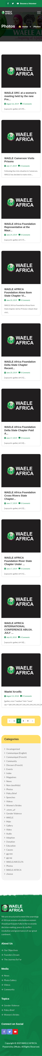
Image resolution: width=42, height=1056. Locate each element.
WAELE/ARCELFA (14, 861)
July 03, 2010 (11, 637)
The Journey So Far (13, 959)
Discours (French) (14, 765)
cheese (9, 874)
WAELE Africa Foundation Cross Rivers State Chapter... (20, 495)
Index (8, 773)
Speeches (10, 797)
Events (9, 769)
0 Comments (27, 104)
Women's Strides (14, 805)
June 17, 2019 (11, 438)
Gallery (9, 825)
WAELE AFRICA (13, 870)
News (9, 781)
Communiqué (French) (16, 757)
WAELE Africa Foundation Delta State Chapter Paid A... (20, 430)
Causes (9, 849)
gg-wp (9, 857)
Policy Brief (11, 793)
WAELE (9, 817)
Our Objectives (11, 950)
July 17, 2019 (11, 166)
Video (9, 829)
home (25, 26)
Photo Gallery (10, 980)
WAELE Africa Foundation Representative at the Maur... (20, 227)
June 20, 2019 (11, 300)
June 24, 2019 (11, 235)
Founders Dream (11, 955)
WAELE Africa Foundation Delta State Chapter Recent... (20, 365)
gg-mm (9, 853)
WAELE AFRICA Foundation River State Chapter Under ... (18, 561)
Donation (10, 841)
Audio (9, 833)
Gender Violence (14, 813)
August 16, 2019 (12, 104)
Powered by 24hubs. (11, 1046)
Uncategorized (13, 749)
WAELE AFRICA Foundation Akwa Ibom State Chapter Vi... (18, 292)
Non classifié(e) (13, 785)
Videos (9, 801)
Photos (9, 789)
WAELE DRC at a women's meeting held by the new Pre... (20, 96)
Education (11, 845)
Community (11, 761)
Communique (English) (16, 753)
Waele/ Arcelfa (12, 691)
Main (8, 821)
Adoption (10, 837)
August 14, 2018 (12, 696)
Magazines (11, 777)
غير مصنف (10, 809)
